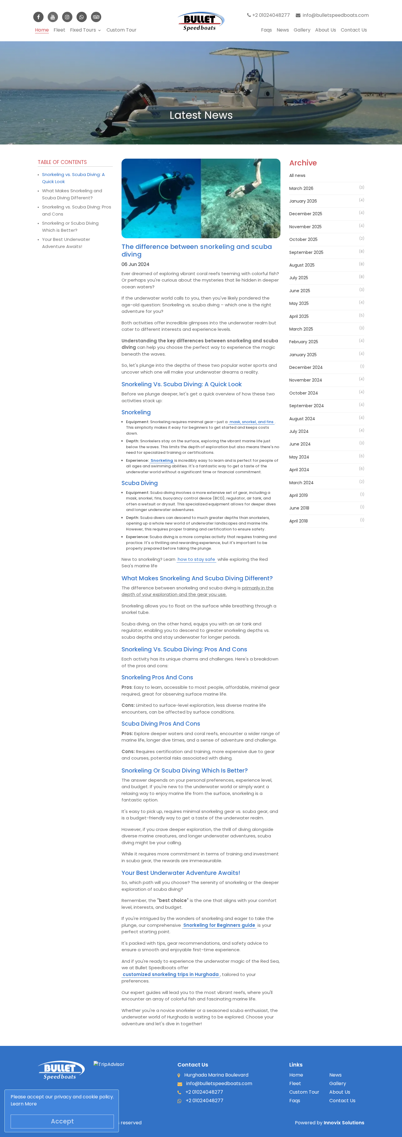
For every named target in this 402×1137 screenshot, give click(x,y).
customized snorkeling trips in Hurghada (171, 974)
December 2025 (305, 214)
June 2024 (300, 444)
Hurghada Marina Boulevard (215, 1075)
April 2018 (298, 521)
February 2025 (303, 342)
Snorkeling (162, 460)
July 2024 (299, 431)
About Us (325, 30)
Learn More (24, 1103)
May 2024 (299, 457)
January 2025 (303, 354)
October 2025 (303, 239)
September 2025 (306, 252)
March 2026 (301, 188)
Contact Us (354, 30)
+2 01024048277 (270, 15)
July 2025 (298, 278)
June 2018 (299, 508)
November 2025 (305, 227)
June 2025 (299, 291)
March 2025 (301, 329)
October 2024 (303, 393)
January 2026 (303, 201)
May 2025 (299, 303)
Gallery (302, 30)
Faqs (266, 30)
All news (297, 175)
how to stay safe (196, 559)
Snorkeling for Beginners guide (219, 925)
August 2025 (302, 265)
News (283, 30)
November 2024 (305, 380)
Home (42, 30)
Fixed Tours (86, 30)
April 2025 (299, 316)
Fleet (59, 30)
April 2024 (299, 470)
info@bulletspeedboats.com (336, 15)
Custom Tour (122, 30)
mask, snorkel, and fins (251, 422)
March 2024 (301, 482)
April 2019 (298, 495)
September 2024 (306, 406)
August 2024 (302, 418)
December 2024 (306, 367)
